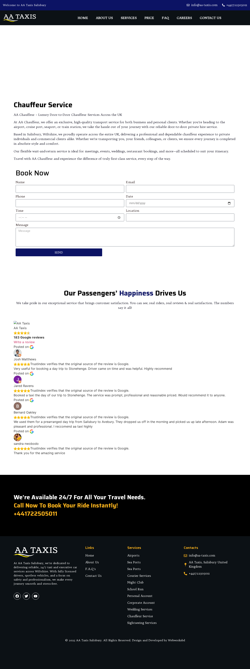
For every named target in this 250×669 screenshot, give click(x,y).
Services (129, 18)
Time (19, 211)
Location (132, 211)
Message (22, 225)
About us (104, 18)
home (83, 18)
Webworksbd (176, 640)
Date (129, 196)
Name (20, 182)
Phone (20, 196)
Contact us (210, 18)
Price (149, 18)
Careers (184, 18)
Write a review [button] (24, 342)
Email (130, 182)
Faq (165, 18)
